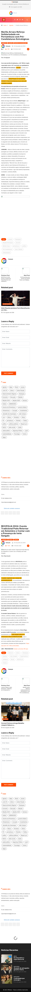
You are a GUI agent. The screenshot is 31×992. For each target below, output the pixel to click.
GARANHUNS (12, 403)
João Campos (22, 414)
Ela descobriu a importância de (19, 958)
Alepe (10, 387)
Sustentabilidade (7, 434)
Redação (8, 46)
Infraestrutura (6, 410)
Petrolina (18, 420)
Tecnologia (17, 434)
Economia (5, 397)
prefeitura (5, 659)
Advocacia (16, 966)
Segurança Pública (17, 430)
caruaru (10, 239)
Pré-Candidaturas (7, 249)
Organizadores (24, 656)
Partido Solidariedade (21, 43)
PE (3, 420)
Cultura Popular (20, 390)
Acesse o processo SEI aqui (21, 648)
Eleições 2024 (6, 400)
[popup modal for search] (27, 19)
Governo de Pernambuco (9, 407)
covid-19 (5, 390)
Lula (4, 417)
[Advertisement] (15, 459)
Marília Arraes (6, 246)
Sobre (2, 494)
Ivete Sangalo (13, 656)
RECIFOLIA (20, 659)
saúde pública (6, 430)
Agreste (11, 25)
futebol (4, 403)
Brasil (16, 387)
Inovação (14, 410)
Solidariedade (6, 252)
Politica (25, 420)
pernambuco (16, 246)
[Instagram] (14, 513)
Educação (12, 397)
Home (5, 25)
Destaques (18, 239)
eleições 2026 (16, 400)
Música (9, 417)
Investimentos (23, 410)
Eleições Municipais (8, 242)
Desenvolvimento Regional (9, 393)
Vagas (4, 437)
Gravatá (18, 242)
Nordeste (16, 417)
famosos (25, 400)
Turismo (24, 434)
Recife (4, 427)
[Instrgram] (19, 19)
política (24, 246)
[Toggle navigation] (3, 19)
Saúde (19, 427)
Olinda (23, 417)
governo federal (22, 407)
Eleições (10, 43)
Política (5, 719)
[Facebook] (2, 513)
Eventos (5, 656)
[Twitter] (17, 19)
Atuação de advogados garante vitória (21, 968)
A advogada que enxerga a (19, 979)
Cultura (12, 390)
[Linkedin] (22, 19)
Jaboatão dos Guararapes (9, 414)
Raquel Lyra (24, 424)
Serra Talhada (18, 249)
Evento (11, 539)
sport (26, 430)
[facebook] (14, 19)
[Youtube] (18, 513)
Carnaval (4, 539)
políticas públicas (13, 424)
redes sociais (12, 427)
